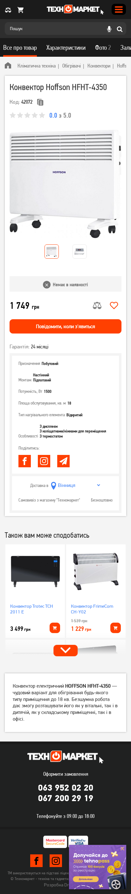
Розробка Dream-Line (65, 885)
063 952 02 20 (65, 787)
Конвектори (98, 65)
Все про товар (20, 47)
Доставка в (39, 485)
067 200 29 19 (65, 798)
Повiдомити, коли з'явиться (65, 326)
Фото (103, 47)
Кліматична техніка (36, 65)
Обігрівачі (71, 65)
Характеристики (66, 47)
